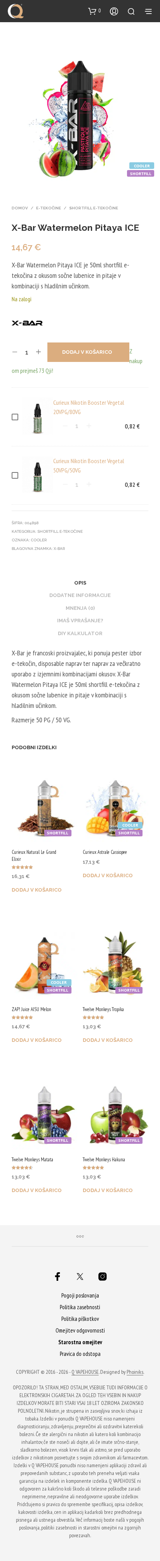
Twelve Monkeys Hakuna (104, 1159)
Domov (20, 208)
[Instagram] (102, 1276)
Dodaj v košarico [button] (37, 890)
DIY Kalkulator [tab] (80, 633)
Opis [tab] (80, 583)
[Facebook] (57, 1276)
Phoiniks (135, 1372)
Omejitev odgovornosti (80, 1330)
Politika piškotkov (80, 1318)
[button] (94, 11)
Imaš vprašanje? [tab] (80, 620)
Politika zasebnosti (80, 1307)
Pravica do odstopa (80, 1353)
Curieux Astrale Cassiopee (105, 852)
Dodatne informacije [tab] (80, 595)
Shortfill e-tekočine (93, 208)
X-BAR (59, 548)
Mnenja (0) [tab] (80, 608)
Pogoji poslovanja (80, 1295)
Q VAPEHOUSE (85, 1372)
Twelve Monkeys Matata (32, 1159)
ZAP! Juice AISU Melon (31, 1009)
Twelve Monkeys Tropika (103, 1009)
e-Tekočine (48, 208)
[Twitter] (80, 1276)
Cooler (39, 540)
